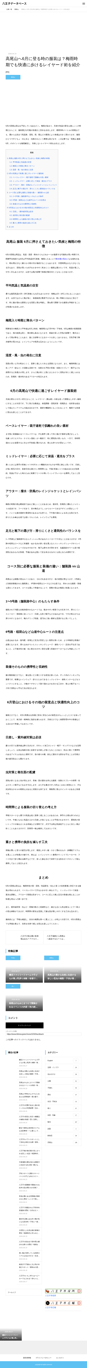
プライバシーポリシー (43, 1358)
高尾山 (13, 77)
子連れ (13, 958)
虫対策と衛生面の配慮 (20, 215)
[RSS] (4, 1364)
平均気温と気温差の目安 (20, 162)
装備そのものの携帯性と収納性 (23, 204)
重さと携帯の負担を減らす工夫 (23, 223)
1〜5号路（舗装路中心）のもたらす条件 (26, 196)
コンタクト (60, 1358)
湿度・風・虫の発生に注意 (21, 170)
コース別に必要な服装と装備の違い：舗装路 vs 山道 (28, 192)
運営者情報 (27, 1358)
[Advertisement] (43, 29)
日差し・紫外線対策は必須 (21, 211)
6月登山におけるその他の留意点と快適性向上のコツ (28, 208)
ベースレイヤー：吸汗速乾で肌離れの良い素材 (29, 177)
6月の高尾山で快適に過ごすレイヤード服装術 (25, 173)
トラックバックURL (11, 1031)
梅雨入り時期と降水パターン (22, 166)
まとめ (10, 227)
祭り (13, 986)
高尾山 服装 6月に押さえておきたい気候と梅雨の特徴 (28, 158)
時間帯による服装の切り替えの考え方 (26, 219)
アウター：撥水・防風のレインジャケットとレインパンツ (33, 185)
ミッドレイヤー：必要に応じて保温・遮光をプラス (31, 181)
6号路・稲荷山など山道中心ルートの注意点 (28, 200)
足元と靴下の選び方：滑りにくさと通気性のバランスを (32, 189)
